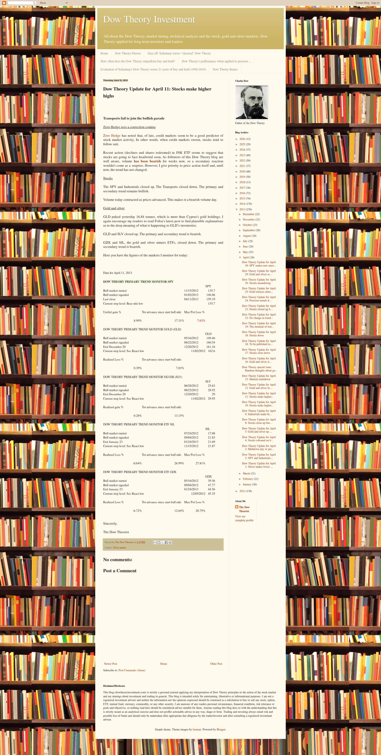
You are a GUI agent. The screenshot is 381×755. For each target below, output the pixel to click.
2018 (243, 182)
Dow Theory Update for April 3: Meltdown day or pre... (259, 447)
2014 (243, 204)
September (249, 230)
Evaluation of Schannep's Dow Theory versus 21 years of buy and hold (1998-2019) (153, 69)
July (245, 241)
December (249, 214)
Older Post (216, 664)
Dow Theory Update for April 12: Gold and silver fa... (259, 386)
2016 (243, 193)
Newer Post (110, 664)
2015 (243, 198)
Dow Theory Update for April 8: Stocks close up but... (259, 421)
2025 (243, 144)
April (246, 257)
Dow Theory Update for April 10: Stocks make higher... (259, 403)
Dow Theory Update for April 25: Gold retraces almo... (259, 289)
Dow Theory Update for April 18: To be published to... (259, 342)
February (248, 479)
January (247, 484)
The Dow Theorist (244, 509)
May (246, 252)
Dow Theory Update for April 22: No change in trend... (259, 316)
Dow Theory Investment (149, 18)
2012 (243, 491)
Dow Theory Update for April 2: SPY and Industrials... (259, 456)
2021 (243, 166)
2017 (243, 187)
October (248, 225)
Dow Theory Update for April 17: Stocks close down (259, 351)
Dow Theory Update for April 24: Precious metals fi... (259, 298)
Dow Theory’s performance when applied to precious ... (216, 61)
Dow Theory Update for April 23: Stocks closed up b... (259, 307)
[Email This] (155, 542)
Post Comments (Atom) (132, 670)
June (246, 246)
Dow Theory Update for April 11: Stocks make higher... (259, 394)
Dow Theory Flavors (128, 53)
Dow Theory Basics (225, 69)
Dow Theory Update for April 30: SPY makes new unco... (259, 263)
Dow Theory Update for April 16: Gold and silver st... (259, 360)
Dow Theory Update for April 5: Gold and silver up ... (259, 430)
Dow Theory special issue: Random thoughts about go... (260, 368)
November (249, 219)
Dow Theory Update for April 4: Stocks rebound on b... (259, 438)
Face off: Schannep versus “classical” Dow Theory (179, 53)
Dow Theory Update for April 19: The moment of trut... (259, 324)
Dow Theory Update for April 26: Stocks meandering (259, 281)
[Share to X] (163, 542)
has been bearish (147, 161)
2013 (243, 209)
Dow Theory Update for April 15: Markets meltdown (259, 377)
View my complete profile (244, 518)
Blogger (221, 729)
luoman (197, 729)
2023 (243, 155)
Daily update (119, 547)
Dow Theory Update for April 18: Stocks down (259, 333)
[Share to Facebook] (166, 542)
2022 (243, 160)
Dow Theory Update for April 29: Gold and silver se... (259, 272)
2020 (243, 171)
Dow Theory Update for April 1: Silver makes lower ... (259, 464)
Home (104, 53)
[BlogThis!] (159, 542)
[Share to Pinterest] (170, 542)
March (247, 473)
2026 (243, 139)
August (247, 236)
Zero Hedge (111, 135)
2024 (243, 149)
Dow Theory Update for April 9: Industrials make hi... (259, 412)
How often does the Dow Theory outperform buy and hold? (138, 61)
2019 (243, 177)
